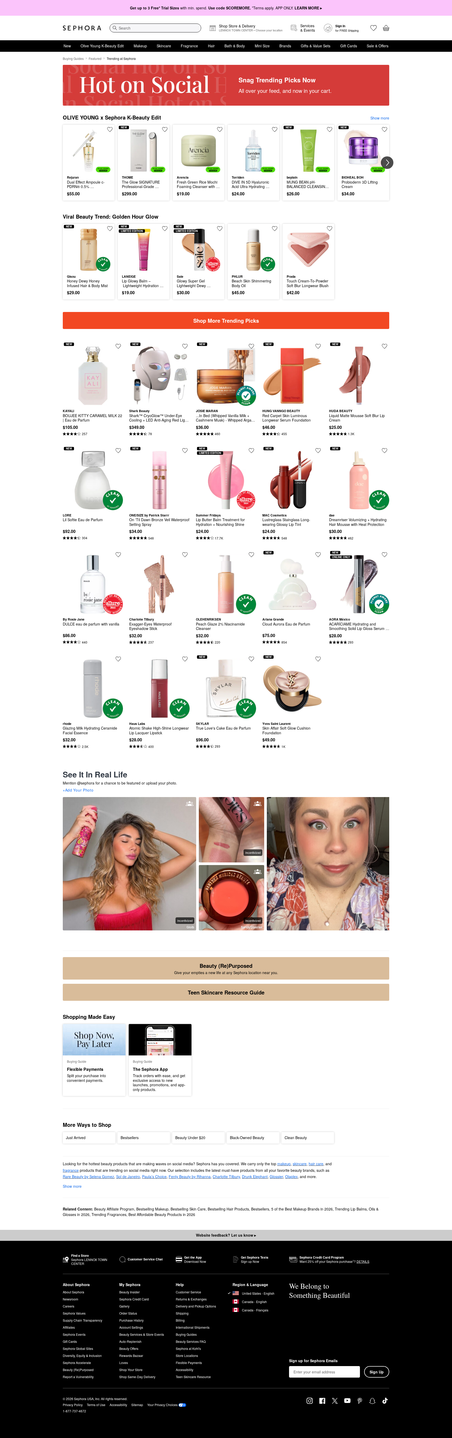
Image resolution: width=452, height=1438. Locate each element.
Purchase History (131, 1320)
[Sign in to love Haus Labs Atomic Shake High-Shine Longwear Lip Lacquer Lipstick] (185, 659)
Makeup (140, 45)
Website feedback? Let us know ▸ (226, 1235)
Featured (95, 58)
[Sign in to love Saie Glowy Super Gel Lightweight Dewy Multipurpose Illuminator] (219, 228)
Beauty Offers (128, 1348)
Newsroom (70, 1299)
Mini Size (262, 45)
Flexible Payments (189, 1362)
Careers (68, 1306)
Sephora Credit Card (134, 1299)
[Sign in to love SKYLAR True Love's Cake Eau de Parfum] (251, 659)
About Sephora (73, 1292)
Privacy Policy (73, 1404)
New (67, 45)
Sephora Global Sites (78, 1348)
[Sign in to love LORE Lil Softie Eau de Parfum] (118, 450)
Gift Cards (348, 45)
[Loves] (373, 28)
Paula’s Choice (154, 1176)
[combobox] (155, 28)
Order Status (128, 1313)
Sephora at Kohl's (188, 1348)
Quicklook (88, 168)
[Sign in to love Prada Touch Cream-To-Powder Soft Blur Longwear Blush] (329, 228)
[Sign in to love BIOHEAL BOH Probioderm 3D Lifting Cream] (384, 129)
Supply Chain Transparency (82, 1320)
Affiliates (69, 1327)
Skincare (164, 45)
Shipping (182, 1313)
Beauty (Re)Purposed (78, 1369)
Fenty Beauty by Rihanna (190, 1176)
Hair (211, 45)
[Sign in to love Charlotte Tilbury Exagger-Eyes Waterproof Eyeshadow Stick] (185, 554)
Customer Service (188, 1292)
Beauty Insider (129, 1292)
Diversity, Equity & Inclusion (82, 1355)
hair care (316, 1163)
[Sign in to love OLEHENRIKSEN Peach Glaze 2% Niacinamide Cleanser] (251, 554)
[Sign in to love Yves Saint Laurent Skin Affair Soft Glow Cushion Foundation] (318, 659)
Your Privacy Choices (162, 1404)
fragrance (71, 1170)
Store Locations (187, 1355)
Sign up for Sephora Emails (313, 1361)
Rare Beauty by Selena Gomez (88, 1176)
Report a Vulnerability (78, 1376)
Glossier (276, 1176)
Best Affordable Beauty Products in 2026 (161, 1214)
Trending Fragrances (109, 1214)
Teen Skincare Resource (193, 1376)
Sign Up (377, 1371)
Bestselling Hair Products (228, 1209)
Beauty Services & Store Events (141, 1334)
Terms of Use (96, 1404)
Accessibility (184, 1369)
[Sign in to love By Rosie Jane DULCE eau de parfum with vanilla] (118, 554)
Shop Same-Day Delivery (137, 1376)
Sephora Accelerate (77, 1362)
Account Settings (131, 1327)
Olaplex (291, 1176)
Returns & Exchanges (191, 1299)
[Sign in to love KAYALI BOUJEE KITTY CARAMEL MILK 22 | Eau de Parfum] (118, 346)
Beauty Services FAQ (191, 1341)
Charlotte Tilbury (226, 1176)
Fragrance (189, 45)
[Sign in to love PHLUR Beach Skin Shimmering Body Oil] (274, 228)
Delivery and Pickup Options (196, 1306)
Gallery (124, 1306)
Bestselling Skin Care (188, 1209)
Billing (180, 1320)
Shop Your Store (131, 1369)
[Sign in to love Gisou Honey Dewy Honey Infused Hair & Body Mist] (110, 228)
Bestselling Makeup (152, 1209)
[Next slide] (387, 162)
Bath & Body (234, 45)
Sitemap (137, 1404)
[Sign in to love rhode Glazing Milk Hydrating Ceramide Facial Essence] (118, 659)
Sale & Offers (377, 45)
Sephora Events (74, 1334)
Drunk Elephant (255, 1176)
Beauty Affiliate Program (114, 1209)
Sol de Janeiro (128, 1176)
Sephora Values (74, 1313)
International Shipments (193, 1327)
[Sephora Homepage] (82, 28)
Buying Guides (73, 58)
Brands (285, 45)
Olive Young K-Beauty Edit (102, 45)
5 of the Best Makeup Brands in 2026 (302, 1209)
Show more (379, 118)
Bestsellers (260, 1209)
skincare (300, 1163)
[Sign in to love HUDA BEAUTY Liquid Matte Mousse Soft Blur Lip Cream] (384, 346)
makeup (284, 1163)
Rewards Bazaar (131, 1355)
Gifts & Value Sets (315, 45)
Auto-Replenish (130, 1341)
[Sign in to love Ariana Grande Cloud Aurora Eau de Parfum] (318, 554)
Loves (123, 1362)
